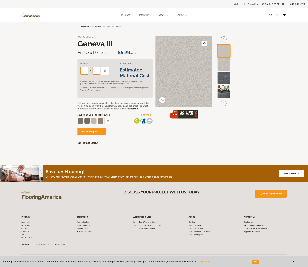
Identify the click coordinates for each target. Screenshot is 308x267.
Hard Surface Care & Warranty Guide (147, 225)
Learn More (290, 173)
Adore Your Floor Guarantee (199, 232)
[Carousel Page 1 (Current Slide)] (224, 51)
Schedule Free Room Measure (255, 228)
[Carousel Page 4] (224, 91)
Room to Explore (195, 225)
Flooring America (84, 26)
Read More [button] (132, 108)
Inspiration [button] (144, 15)
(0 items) (284, 15)
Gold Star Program (196, 235)
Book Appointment (272, 193)
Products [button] (125, 15)
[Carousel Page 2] (224, 64)
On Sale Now (26, 238)
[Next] (224, 103)
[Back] (224, 39)
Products (98, 26)
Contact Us (181, 15)
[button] (270, 15)
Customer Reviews (196, 228)
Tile (22, 235)
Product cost (126, 63)
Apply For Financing (252, 232)
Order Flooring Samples (253, 225)
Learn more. (203, 261)
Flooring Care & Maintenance (144, 228)
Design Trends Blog (84, 225)
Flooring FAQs (82, 228)
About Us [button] (163, 15)
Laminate (25, 232)
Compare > (147, 115)
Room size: (85, 63)
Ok (255, 262)
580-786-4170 (297, 4)
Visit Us (237, 4)
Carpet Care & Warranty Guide (145, 222)
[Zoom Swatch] (162, 100)
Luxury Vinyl (26, 222)
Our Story (192, 222)
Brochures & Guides (84, 232)
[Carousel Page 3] (224, 78)
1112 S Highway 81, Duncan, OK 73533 (50, 244)
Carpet (108, 26)
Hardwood (25, 225)
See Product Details (87, 143)
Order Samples (90, 131)
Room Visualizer (83, 222)
